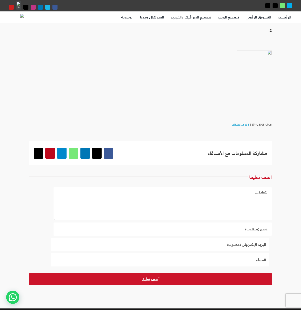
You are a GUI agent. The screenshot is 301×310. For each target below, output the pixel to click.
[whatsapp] (282, 5)
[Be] (18, 5)
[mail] (275, 5)
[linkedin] (40, 7)
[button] (12, 297)
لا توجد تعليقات (240, 124)
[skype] (289, 5)
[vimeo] (47, 7)
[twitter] (25, 7)
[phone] (267, 5)
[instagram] (33, 7)
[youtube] (11, 7)
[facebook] (55, 7)
